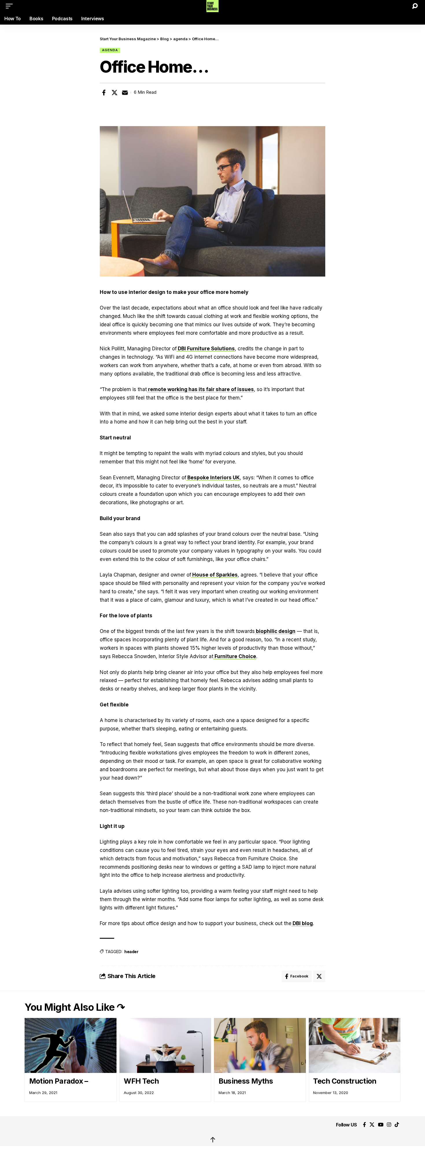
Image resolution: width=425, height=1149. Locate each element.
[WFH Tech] (165, 1045)
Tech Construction (344, 1081)
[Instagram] (389, 1125)
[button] (11, 6)
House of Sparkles (214, 575)
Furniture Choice (234, 656)
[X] (372, 1125)
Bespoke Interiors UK (213, 477)
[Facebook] (364, 1125)
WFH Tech (141, 1081)
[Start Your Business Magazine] (212, 6)
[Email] (125, 92)
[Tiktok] (396, 1125)
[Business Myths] (260, 1045)
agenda (110, 50)
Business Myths (246, 1081)
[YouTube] (380, 1125)
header (131, 951)
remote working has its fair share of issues (200, 389)
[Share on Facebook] (104, 92)
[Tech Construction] (355, 1045)
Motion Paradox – (58, 1081)
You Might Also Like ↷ (75, 1007)
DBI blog (302, 923)
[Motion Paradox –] (71, 1045)
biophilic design (275, 631)
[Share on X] (114, 92)
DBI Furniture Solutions (206, 348)
